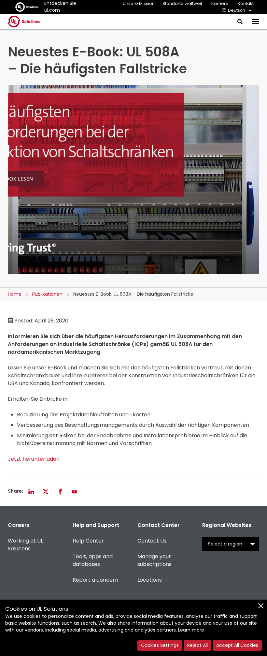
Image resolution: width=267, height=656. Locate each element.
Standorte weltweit (182, 3)
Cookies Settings (160, 645)
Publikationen (47, 294)
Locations (149, 580)
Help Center (88, 540)
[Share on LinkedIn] (31, 491)
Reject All (197, 645)
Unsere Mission (139, 3)
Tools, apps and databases (93, 560)
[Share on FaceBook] (60, 491)
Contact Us (151, 540)
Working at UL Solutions (25, 544)
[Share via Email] (74, 491)
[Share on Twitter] (45, 491)
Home (14, 294)
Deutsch (236, 10)
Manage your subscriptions (154, 560)
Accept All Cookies (237, 645)
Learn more (191, 630)
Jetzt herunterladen (34, 459)
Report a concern (95, 580)
